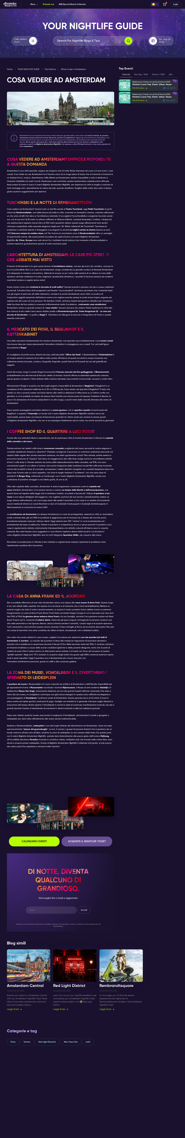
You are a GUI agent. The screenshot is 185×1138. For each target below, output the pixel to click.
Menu (32, 4)
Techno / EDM (158, 75)
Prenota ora (48, 4)
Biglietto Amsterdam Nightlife (56, 185)
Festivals (126, 75)
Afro (170, 75)
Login (175, 4)
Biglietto (48, 144)
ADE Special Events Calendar (72, 4)
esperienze (28, 146)
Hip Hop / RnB (141, 75)
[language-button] (155, 4)
